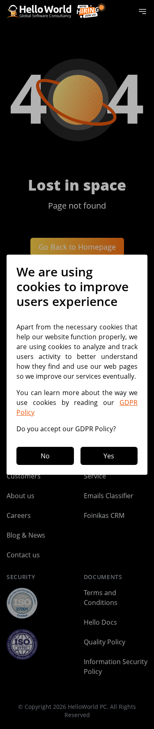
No (45, 455)
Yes (108, 455)
